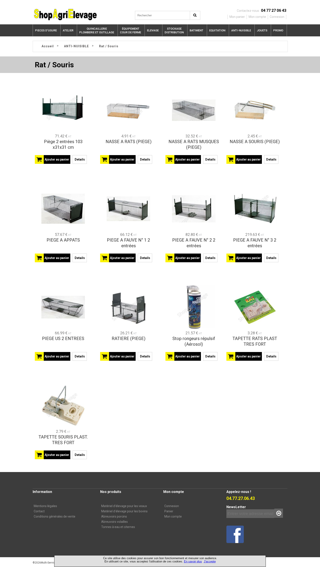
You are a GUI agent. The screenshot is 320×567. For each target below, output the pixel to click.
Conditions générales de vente (54, 516)
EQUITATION (217, 30)
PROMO (278, 30)
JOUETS (262, 30)
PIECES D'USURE (46, 30)
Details (80, 159)
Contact (39, 511)
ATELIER (68, 30)
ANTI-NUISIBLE (241, 30)
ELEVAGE (153, 30)
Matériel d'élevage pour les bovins (124, 511)
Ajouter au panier (57, 159)
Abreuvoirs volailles (114, 521)
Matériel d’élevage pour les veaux (124, 506)
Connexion (171, 506)
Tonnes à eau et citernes (118, 527)
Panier (168, 511)
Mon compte (173, 516)
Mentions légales (45, 506)
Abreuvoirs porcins (114, 516)
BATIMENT (196, 30)
